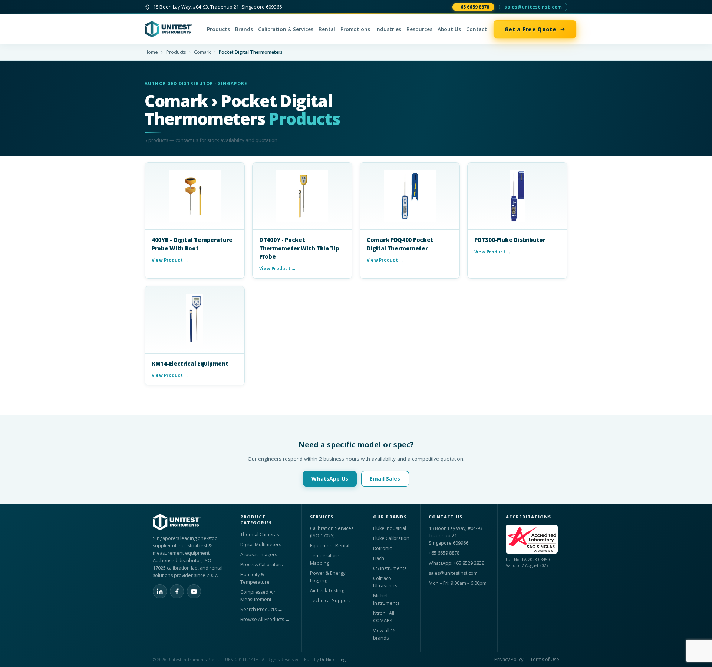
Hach (378, 558)
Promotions (355, 29)
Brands (244, 29)
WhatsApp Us (330, 478)
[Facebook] (177, 591)
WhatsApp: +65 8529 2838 (456, 563)
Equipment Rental (329, 545)
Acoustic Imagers (258, 554)
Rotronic (382, 548)
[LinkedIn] (160, 591)
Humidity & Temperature (255, 578)
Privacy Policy (508, 659)
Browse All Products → (265, 619)
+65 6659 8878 (474, 7)
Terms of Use (544, 659)
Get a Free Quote (530, 29)
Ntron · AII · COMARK (384, 617)
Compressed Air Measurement (258, 596)
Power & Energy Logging (327, 577)
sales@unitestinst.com (533, 7)
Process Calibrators (261, 564)
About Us (449, 29)
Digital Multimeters (260, 544)
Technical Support (330, 600)
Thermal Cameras (259, 534)
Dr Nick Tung (333, 659)
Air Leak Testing (327, 590)
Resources (419, 29)
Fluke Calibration (391, 538)
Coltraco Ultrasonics (385, 582)
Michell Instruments (386, 599)
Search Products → (261, 609)
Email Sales (385, 478)
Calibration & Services (285, 29)
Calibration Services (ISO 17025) (331, 532)
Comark (202, 52)
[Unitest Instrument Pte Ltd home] (172, 29)
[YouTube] (194, 591)
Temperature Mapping (324, 559)
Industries (388, 29)
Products (218, 29)
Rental (327, 29)
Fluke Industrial (389, 528)
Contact (476, 29)
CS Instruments (389, 568)
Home (151, 52)
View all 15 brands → (384, 634)
